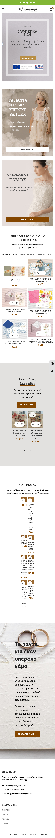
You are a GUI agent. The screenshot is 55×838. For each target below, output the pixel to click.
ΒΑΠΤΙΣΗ (6, 810)
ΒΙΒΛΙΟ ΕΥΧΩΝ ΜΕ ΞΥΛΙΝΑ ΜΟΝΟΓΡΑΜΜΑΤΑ (24, 567)
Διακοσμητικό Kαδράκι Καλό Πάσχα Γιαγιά (19, 433)
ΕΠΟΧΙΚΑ (6, 824)
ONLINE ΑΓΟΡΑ (27, 58)
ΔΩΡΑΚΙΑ (5, 819)
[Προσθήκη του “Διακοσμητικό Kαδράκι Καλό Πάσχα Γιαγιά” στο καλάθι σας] (17, 424)
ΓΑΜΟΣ (5, 815)
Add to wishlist (16, 279)
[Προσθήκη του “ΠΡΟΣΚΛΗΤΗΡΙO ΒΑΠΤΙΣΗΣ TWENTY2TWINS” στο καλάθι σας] (38, 273)
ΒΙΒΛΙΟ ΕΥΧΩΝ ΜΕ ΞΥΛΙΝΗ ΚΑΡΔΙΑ (31, 565)
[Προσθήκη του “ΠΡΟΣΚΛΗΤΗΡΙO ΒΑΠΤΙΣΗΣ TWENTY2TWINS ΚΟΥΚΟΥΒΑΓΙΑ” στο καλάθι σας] (38, 333)
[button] (27, 734)
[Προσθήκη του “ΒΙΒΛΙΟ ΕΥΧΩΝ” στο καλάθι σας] (24, 535)
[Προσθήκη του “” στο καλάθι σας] (12, 279)
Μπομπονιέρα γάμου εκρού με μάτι (31, 590)
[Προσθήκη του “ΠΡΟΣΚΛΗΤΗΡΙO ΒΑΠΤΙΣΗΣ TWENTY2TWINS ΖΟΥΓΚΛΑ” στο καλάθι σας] (12, 335)
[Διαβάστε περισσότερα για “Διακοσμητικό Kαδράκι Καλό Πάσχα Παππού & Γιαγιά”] (33, 424)
